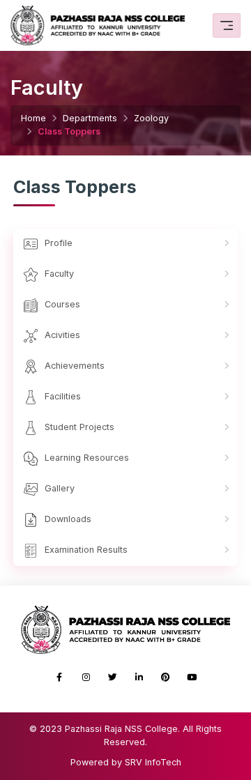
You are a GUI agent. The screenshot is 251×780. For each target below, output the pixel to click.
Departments (90, 118)
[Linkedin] (139, 677)
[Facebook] (59, 677)
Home (33, 118)
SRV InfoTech (153, 762)
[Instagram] (86, 677)
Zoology (151, 118)
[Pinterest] (165, 677)
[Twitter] (112, 677)
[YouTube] (191, 677)
